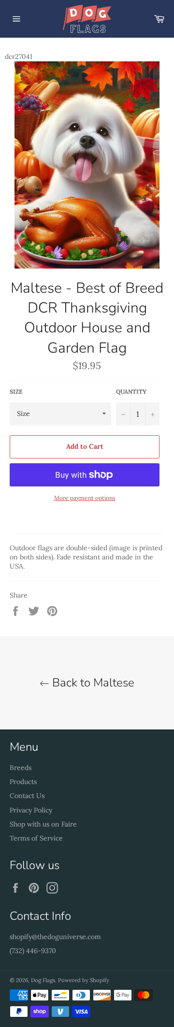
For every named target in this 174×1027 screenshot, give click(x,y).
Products (23, 781)
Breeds (20, 767)
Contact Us (27, 795)
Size (16, 391)
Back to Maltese (91, 682)
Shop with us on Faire (43, 824)
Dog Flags (43, 980)
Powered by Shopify (83, 980)
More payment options (85, 497)
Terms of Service (36, 838)
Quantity (131, 391)
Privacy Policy (31, 810)
